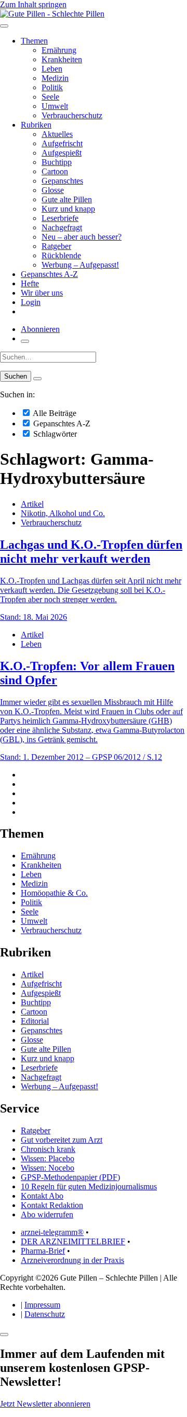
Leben (52, 68)
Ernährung (59, 50)
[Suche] (25, 341)
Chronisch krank (48, 1149)
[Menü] (4, 25)
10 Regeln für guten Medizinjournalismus (89, 1186)
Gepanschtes (62, 180)
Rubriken (36, 124)
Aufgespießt (62, 152)
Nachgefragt (62, 227)
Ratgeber (56, 246)
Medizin (55, 78)
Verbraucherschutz (72, 115)
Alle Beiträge (53, 413)
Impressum (42, 1304)
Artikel (32, 503)
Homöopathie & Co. (54, 892)
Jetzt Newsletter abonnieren (45, 1403)
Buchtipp (57, 162)
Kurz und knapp (68, 208)
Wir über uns (42, 292)
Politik (52, 87)
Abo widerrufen (47, 1214)
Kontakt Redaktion (52, 1205)
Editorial (35, 1021)
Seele (50, 96)
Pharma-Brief (43, 1250)
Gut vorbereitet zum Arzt (61, 1139)
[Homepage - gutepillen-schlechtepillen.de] (52, 13)
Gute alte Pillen (67, 199)
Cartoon (55, 171)
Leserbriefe (60, 218)
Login (31, 302)
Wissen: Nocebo (47, 1167)
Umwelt (55, 106)
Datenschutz (44, 1314)
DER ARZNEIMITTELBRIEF (73, 1241)
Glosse (53, 190)
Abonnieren (40, 329)
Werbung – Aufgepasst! (80, 264)
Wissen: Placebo (47, 1158)
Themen (34, 40)
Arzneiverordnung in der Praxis (72, 1260)
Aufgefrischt (62, 143)
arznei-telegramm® (52, 1232)
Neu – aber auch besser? (82, 236)
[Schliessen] (4, 1334)
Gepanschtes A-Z (49, 274)
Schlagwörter (54, 433)
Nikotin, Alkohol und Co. (63, 513)
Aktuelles (57, 134)
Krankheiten (62, 59)
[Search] (37, 378)
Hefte (30, 283)
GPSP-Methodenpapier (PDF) (70, 1177)
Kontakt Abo (42, 1195)
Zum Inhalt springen (33, 4)
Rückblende (61, 255)
